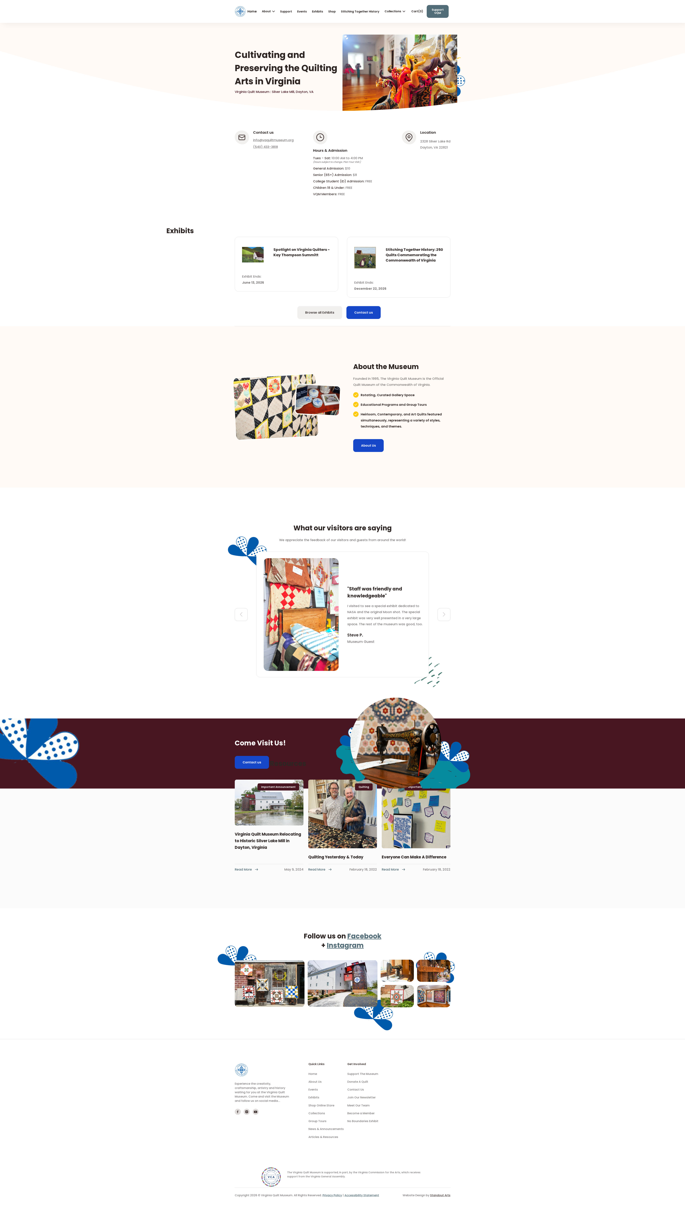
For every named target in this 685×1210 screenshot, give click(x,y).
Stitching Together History (360, 11)
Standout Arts (440, 1195)
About (266, 11)
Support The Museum (362, 1074)
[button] (266, 11)
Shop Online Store (321, 1105)
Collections (393, 11)
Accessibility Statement (361, 1195)
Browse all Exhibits (319, 312)
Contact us (363, 312)
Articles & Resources (323, 1137)
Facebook (364, 936)
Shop (332, 11)
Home (252, 11)
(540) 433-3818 (265, 147)
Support (286, 11)
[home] (240, 11)
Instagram (345, 945)
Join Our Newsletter (361, 1097)
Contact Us (355, 1089)
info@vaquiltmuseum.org (273, 140)
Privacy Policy (332, 1195)
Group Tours (317, 1121)
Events (302, 11)
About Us (368, 445)
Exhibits (317, 11)
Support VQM (438, 11)
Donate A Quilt (357, 1081)
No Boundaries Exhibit (362, 1121)
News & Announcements (326, 1129)
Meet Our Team (358, 1105)
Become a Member (361, 1113)
